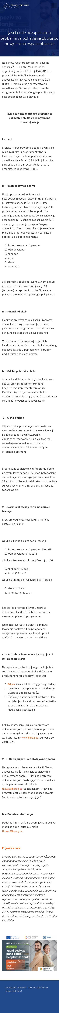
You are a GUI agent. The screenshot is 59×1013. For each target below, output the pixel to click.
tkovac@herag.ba (12, 788)
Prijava (12, 684)
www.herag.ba (30, 737)
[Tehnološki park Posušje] (16, 6)
